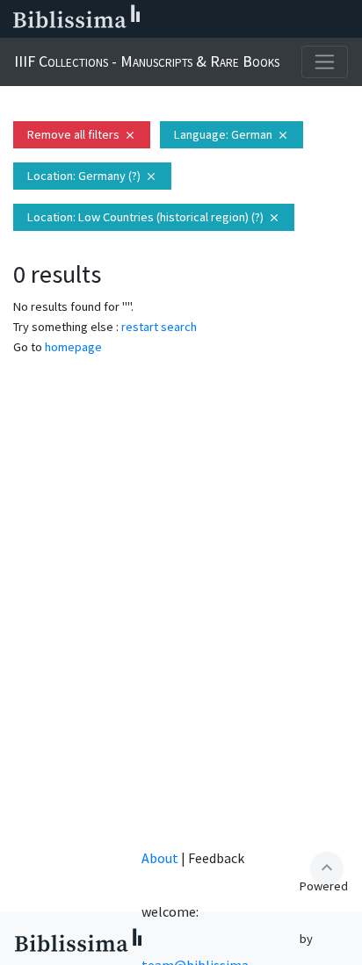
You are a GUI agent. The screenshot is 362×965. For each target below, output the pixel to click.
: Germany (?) (92, 176)
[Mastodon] (260, 19)
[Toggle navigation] (324, 62)
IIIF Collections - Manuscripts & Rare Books (146, 61)
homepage (73, 347)
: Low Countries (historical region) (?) (153, 217)
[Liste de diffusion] (176, 19)
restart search (159, 327)
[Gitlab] (344, 19)
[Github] (316, 19)
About (159, 858)
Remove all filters (81, 134)
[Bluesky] (232, 19)
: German (231, 134)
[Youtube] (288, 19)
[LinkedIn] (204, 19)
